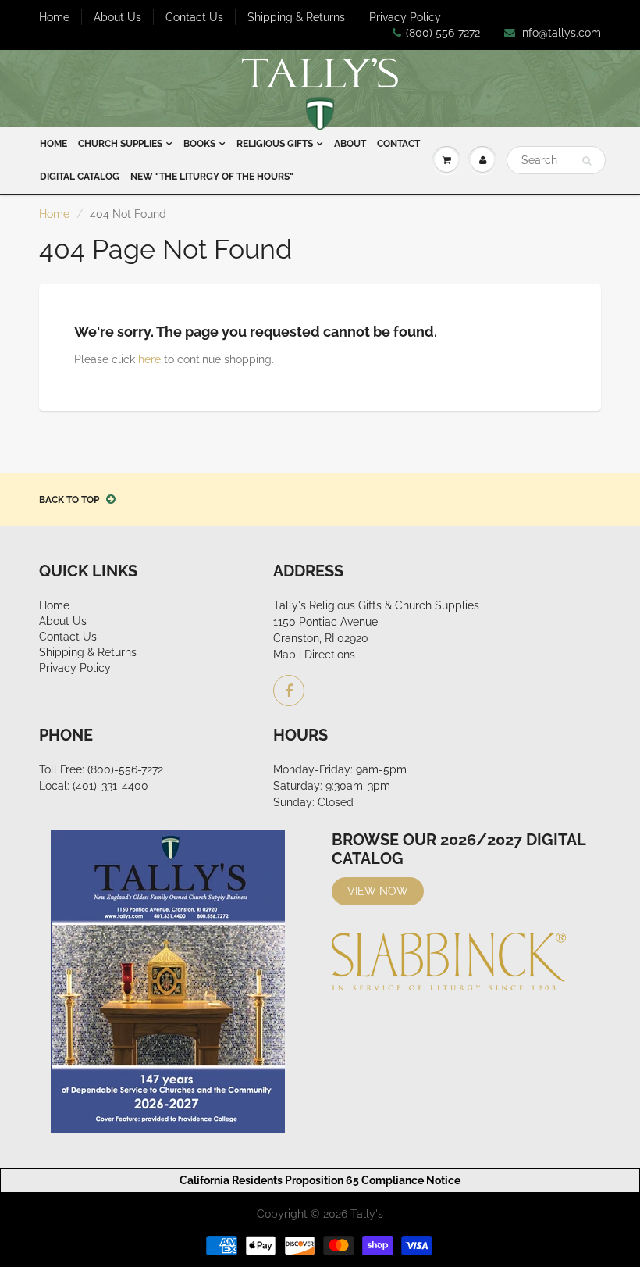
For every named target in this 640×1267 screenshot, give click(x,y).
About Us (117, 17)
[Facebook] (288, 690)
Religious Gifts (274, 143)
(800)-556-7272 (125, 769)
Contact (398, 143)
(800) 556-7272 (443, 33)
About (350, 143)
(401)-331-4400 (110, 786)
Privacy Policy (405, 17)
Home (54, 17)
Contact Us (194, 17)
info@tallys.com (560, 33)
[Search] (586, 160)
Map (284, 654)
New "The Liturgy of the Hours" (211, 176)
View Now (377, 891)
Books (199, 143)
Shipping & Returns (296, 17)
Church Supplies (120, 143)
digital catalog (79, 176)
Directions (329, 654)
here (149, 359)
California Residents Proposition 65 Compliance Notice (320, 1180)
